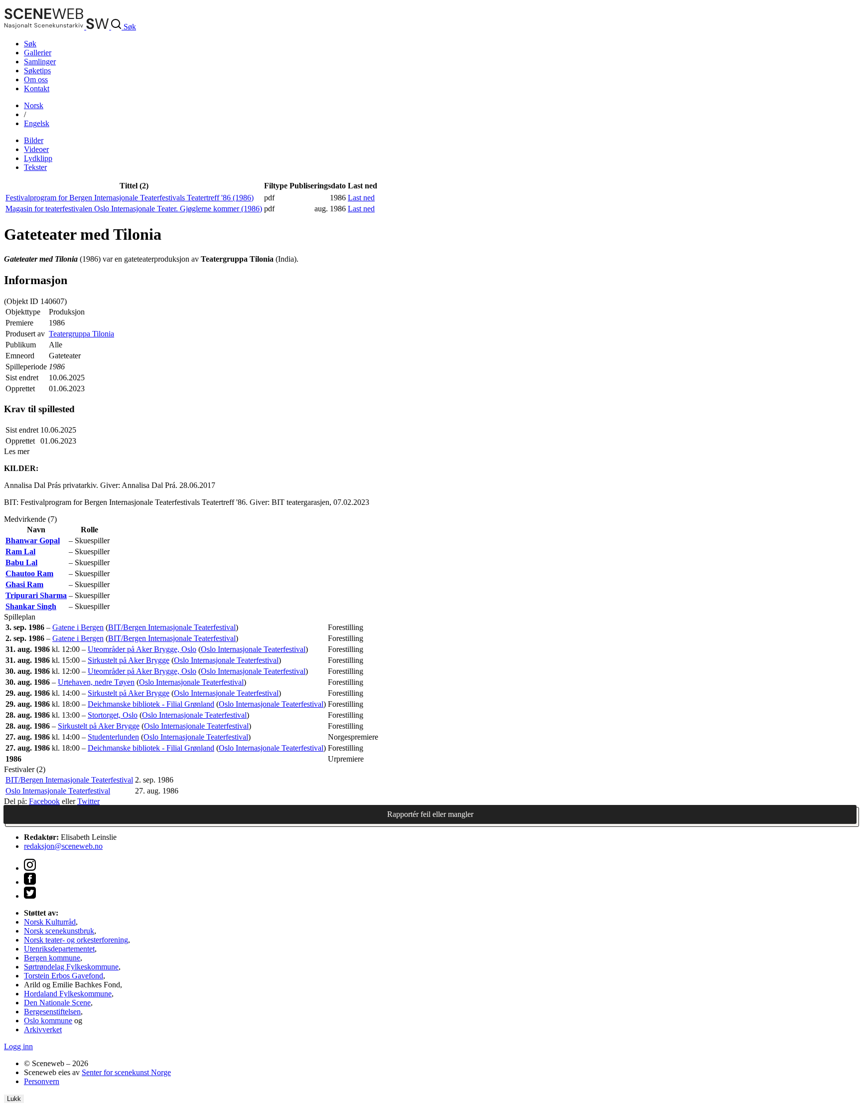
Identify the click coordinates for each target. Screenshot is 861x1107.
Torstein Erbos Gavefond (63, 975)
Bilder (33, 140)
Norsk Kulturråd (50, 922)
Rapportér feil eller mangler (430, 814)
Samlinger (40, 61)
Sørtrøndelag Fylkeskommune (71, 966)
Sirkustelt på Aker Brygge (128, 660)
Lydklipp (38, 158)
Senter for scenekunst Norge (126, 1072)
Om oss (36, 79)
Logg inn (18, 1046)
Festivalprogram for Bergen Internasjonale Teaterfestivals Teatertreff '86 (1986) (129, 197)
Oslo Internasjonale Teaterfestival (253, 649)
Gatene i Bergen (78, 627)
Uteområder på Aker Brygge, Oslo (142, 649)
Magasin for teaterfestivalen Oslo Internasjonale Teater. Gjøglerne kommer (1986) (133, 208)
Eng (36, 123)
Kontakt (36, 88)
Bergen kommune (52, 957)
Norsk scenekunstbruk (59, 931)
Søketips (37, 70)
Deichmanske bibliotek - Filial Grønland (151, 704)
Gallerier (37, 52)
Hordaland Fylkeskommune (68, 993)
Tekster (35, 167)
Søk (30, 43)
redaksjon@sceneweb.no (63, 846)
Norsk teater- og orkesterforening (76, 940)
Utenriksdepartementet (59, 949)
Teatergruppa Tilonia (81, 333)
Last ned (361, 197)
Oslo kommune (48, 1020)
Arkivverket (43, 1029)
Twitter (88, 801)
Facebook (44, 801)
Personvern (41, 1081)
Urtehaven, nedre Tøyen (96, 682)
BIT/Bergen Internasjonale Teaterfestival (172, 627)
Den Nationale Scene (57, 1002)
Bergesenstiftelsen (52, 1011)
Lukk (14, 1099)
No (33, 105)
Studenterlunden (113, 737)
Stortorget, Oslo (113, 715)
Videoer (36, 149)
